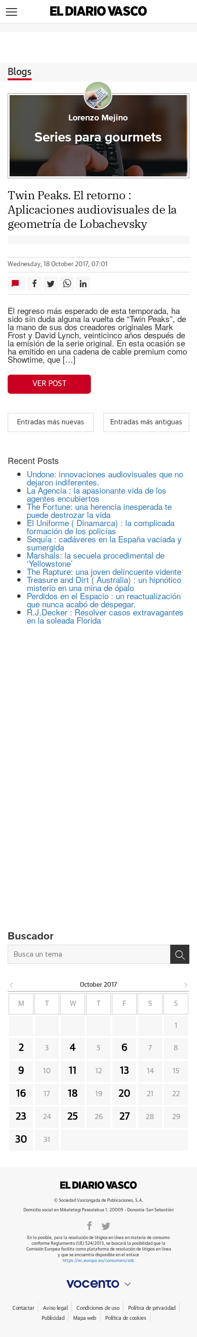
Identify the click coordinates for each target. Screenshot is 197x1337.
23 (21, 1116)
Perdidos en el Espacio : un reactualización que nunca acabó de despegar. (104, 600)
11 (73, 1071)
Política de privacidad (151, 1308)
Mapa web (84, 1318)
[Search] (179, 954)
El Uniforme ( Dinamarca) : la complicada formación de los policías (101, 527)
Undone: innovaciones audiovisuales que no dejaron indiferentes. (105, 478)
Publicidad (53, 1318)
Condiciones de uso (98, 1308)
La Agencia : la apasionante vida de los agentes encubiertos (96, 494)
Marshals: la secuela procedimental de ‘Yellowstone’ (95, 559)
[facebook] (89, 1225)
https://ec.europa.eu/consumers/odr (98, 1261)
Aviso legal (55, 1308)
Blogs (20, 72)
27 (125, 1116)
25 (72, 1116)
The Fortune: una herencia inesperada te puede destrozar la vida (99, 510)
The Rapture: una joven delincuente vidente (104, 571)
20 (125, 1094)
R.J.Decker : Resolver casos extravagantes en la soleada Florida (105, 616)
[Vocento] (98, 1284)
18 (73, 1094)
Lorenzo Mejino (98, 118)
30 (21, 1139)
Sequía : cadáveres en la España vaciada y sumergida (104, 543)
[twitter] (105, 1225)
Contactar (23, 1308)
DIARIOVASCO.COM (98, 1185)
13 (124, 1071)
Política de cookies (125, 1318)
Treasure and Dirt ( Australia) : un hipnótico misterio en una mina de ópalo (104, 583)
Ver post (49, 384)
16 (21, 1094)
